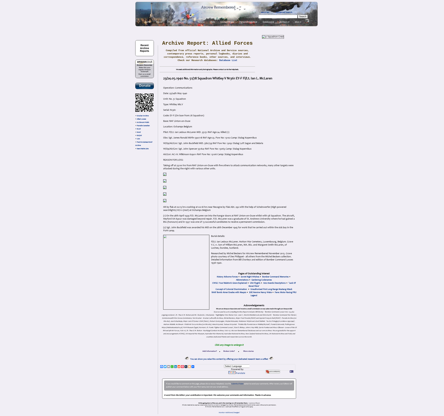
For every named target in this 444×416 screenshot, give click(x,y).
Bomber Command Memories (275, 277)
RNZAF (139, 136)
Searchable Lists (143, 149)
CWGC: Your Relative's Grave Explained (229, 283)
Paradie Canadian (143, 126)
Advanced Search (284, 12)
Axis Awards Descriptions (274, 283)
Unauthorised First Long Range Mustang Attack (271, 289)
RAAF (139, 132)
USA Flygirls (255, 283)
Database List (228, 60)
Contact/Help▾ (227, 22)
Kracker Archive (143, 116)
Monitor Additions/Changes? (229, 413)
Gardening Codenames (261, 280)
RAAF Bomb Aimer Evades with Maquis (229, 292)
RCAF (139, 129)
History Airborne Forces (227, 277)
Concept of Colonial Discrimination (231, 289)
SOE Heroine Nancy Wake (260, 292)
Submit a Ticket (237, 384)
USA (138, 139)
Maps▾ (159, 22)
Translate (240, 373)
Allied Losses (141, 119)
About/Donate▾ (185, 22)
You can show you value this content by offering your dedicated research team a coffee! (229, 359)
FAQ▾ (170, 22)
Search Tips (265, 12)
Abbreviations (242, 280)
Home (148, 22)
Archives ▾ (284, 22)
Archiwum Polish (143, 122)
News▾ (201, 22)
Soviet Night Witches (250, 277)
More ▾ (298, 22)
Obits (212, 22)
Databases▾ (268, 22)
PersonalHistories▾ (248, 22)
